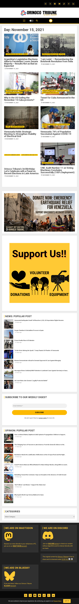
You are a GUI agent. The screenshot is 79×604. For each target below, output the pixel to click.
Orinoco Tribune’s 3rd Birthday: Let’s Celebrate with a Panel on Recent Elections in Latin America (21, 171)
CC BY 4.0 (65, 559)
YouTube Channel (48, 20)
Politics (50, 162)
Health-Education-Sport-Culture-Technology (56, 124)
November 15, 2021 (12, 68)
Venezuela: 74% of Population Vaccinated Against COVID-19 (56, 132)
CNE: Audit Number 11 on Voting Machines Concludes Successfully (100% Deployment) (57, 170)
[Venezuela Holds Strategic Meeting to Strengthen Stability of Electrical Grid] (21, 117)
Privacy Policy (57, 601)
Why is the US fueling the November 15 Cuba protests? (19, 98)
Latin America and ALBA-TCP (14, 54)
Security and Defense (18, 126)
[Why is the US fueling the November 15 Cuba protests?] (21, 83)
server (53, 543)
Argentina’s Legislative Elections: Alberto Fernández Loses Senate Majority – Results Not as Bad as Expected (21, 62)
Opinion (62, 54)
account (20, 546)
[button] (24, 22)
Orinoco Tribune (63, 556)
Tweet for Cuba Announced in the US (58, 98)
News (25, 54)
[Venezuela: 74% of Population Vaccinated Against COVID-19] (58, 117)
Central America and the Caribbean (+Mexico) (19, 90)
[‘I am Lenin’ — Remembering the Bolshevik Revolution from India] (58, 45)
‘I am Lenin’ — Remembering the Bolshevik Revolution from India (57, 60)
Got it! (67, 601)
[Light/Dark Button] (31, 21)
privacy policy (43, 418)
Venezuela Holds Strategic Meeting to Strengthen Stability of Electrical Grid (20, 134)
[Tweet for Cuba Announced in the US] (58, 83)
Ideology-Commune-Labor (50, 54)
